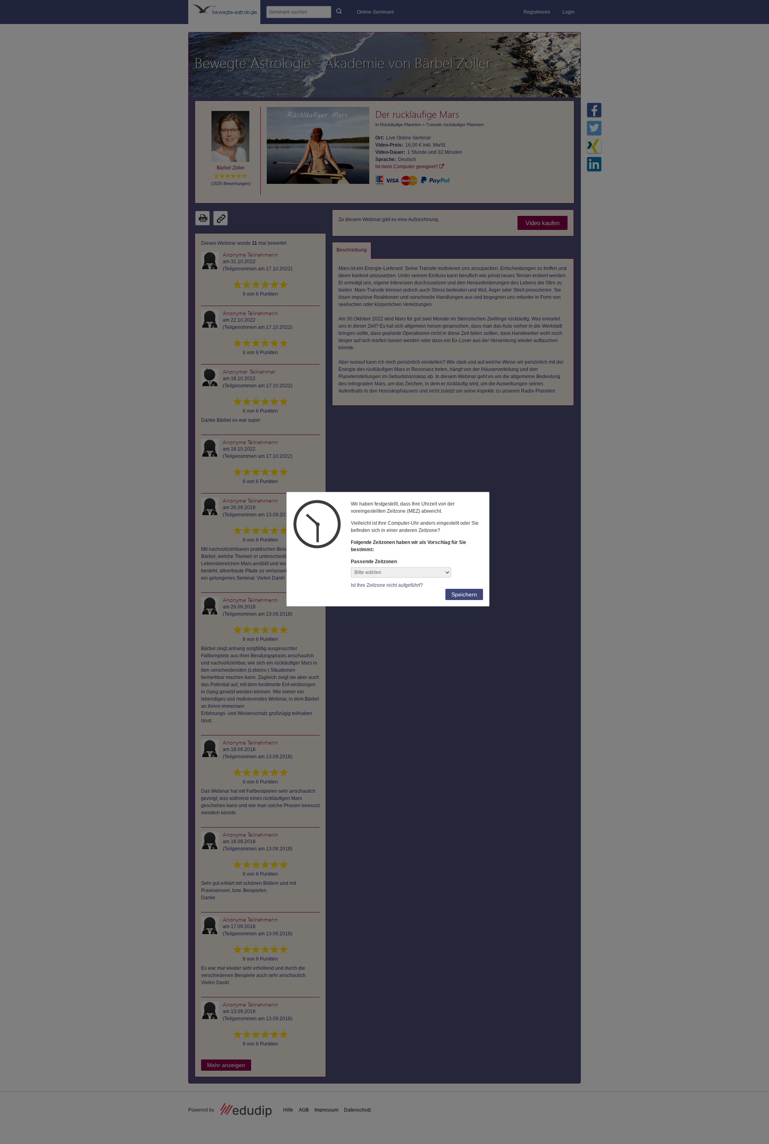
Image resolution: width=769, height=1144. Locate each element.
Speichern (464, 594)
